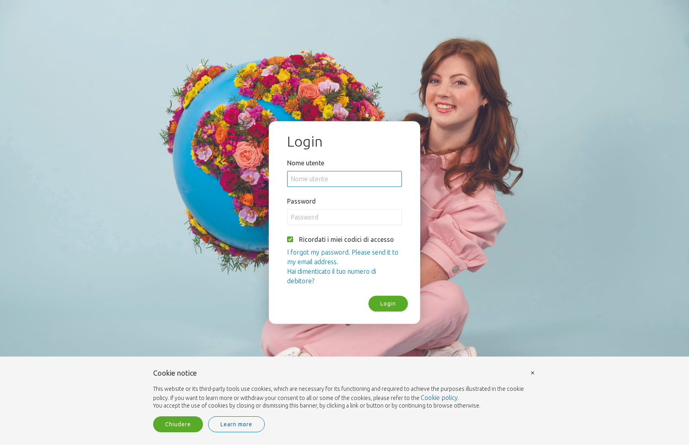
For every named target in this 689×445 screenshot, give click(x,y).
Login (388, 303)
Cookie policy (439, 397)
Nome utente (305, 163)
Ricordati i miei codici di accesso (346, 239)
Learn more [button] (236, 424)
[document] (344, 389)
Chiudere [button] (178, 424)
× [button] (532, 372)
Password (301, 201)
